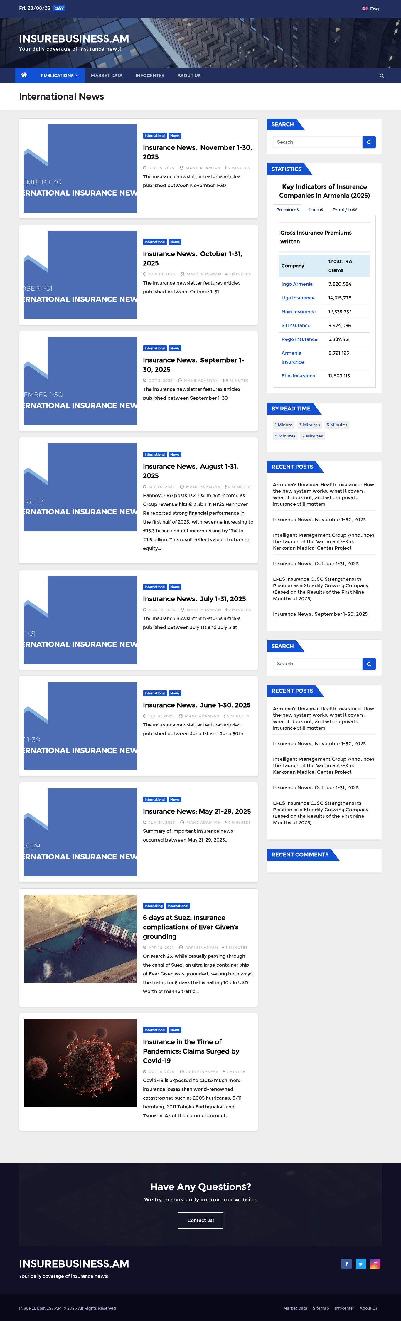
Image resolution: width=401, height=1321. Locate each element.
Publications (57, 75)
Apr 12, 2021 (161, 947)
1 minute (236, 1071)
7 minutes (240, 610)
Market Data (107, 75)
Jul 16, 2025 (161, 716)
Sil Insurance (296, 325)
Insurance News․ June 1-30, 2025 (197, 705)
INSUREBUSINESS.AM (74, 39)
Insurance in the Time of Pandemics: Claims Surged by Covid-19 (191, 1051)
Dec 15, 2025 (161, 168)
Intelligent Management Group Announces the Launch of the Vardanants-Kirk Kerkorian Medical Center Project (324, 541)
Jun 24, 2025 (162, 822)
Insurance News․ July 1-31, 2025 (194, 599)
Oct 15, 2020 (162, 1071)
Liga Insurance (298, 298)
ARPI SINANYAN (201, 947)
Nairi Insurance (299, 312)
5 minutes (239, 168)
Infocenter (150, 75)
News (175, 136)
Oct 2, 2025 (161, 380)
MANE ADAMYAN (203, 168)
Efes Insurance (298, 376)
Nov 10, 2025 (162, 274)
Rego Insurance (300, 339)
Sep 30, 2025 (162, 486)
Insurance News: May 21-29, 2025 (197, 811)
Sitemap (321, 1308)
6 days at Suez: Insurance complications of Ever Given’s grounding (190, 926)
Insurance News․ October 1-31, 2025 (316, 564)
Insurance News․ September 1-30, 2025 (320, 614)
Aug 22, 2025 (162, 610)
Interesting (154, 906)
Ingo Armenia (297, 284)
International (155, 136)
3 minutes (240, 274)
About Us (189, 75)
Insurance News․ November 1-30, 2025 (319, 519)
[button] (382, 76)
